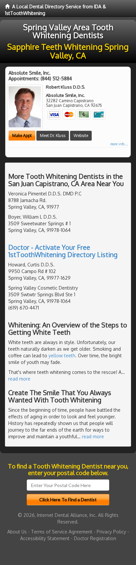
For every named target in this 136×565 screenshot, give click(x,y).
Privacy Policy (111, 531)
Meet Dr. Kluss (52, 135)
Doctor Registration (95, 538)
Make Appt (22, 135)
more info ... (118, 144)
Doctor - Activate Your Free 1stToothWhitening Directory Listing (63, 251)
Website (81, 135)
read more (19, 379)
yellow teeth (62, 355)
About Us (17, 531)
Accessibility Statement (45, 538)
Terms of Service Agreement (61, 531)
